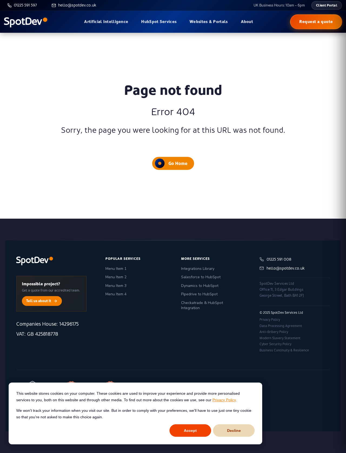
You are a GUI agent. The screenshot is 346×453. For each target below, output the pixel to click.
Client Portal (326, 5)
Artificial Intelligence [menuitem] (106, 21)
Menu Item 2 (116, 277)
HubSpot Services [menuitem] (159, 21)
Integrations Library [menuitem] (197, 268)
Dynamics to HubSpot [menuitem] (199, 285)
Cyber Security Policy (275, 344)
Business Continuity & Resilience (284, 350)
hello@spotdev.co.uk (286, 268)
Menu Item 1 (116, 268)
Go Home (177, 163)
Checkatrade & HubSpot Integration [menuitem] (202, 305)
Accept (190, 430)
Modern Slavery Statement (280, 338)
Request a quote (316, 21)
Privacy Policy (224, 400)
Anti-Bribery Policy (274, 332)
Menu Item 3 (116, 285)
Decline (234, 430)
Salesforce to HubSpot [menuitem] (201, 277)
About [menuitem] (247, 21)
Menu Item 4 (116, 294)
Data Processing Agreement (281, 326)
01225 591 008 (279, 259)
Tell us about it (38, 301)
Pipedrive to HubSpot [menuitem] (199, 294)
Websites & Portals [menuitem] (208, 21)
